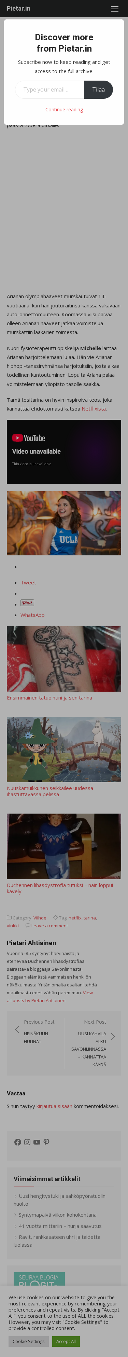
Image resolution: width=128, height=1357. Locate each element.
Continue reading (64, 109)
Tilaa (98, 89)
